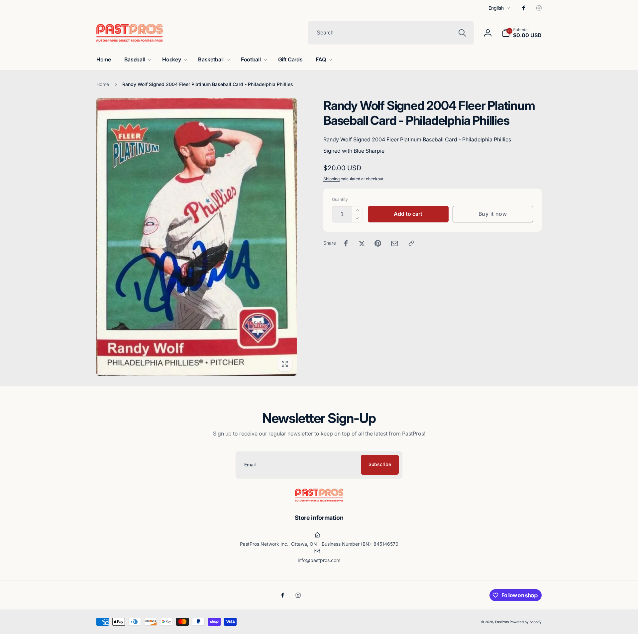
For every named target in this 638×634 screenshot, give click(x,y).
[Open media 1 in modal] (196, 237)
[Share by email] (394, 243)
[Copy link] (411, 243)
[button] (522, 33)
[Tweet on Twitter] (362, 243)
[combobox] (391, 32)
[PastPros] (319, 499)
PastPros (502, 622)
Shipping (331, 178)
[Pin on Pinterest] (377, 243)
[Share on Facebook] (346, 243)
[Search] (462, 33)
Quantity (340, 199)
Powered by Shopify (526, 622)
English (496, 8)
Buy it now (492, 213)
